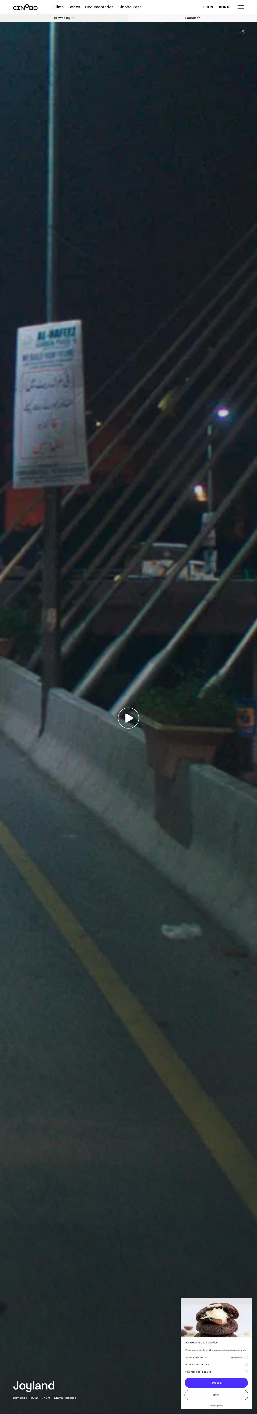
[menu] (241, 7)
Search (190, 17)
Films (59, 7)
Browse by (62, 17)
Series (74, 7)
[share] (242, 31)
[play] (128, 718)
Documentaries (99, 7)
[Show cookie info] (246, 1357)
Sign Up (225, 7)
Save (216, 1395)
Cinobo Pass (130, 7)
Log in (208, 7)
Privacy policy (216, 1405)
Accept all (216, 1382)
